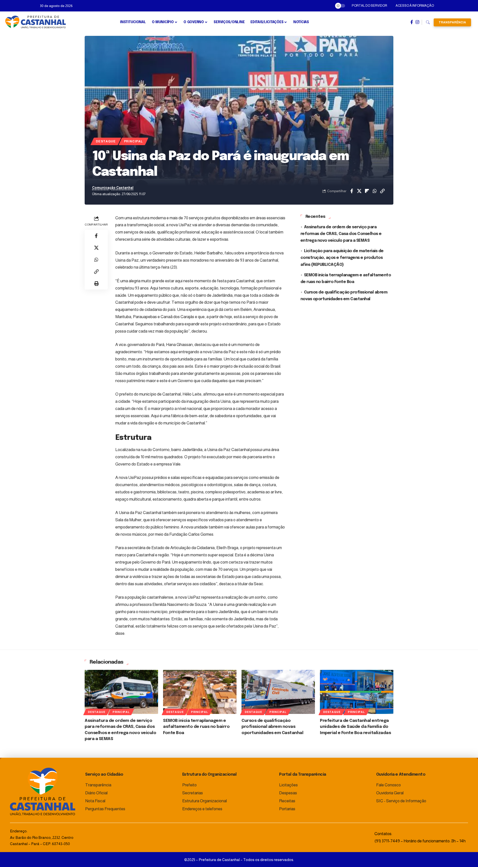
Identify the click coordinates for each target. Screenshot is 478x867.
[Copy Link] (382, 191)
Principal (133, 141)
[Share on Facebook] (351, 191)
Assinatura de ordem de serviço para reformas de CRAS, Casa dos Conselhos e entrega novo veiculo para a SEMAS (341, 234)
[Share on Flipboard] (366, 191)
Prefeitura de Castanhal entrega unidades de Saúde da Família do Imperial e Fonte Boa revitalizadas (355, 727)
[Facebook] (411, 22)
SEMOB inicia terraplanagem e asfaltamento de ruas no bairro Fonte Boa (196, 727)
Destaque (106, 141)
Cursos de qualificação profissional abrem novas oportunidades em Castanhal (272, 727)
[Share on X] (359, 191)
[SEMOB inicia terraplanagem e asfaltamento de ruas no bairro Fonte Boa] (200, 692)
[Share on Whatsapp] (374, 191)
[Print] (96, 283)
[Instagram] (417, 22)
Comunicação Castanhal (112, 188)
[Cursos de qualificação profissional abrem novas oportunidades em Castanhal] (278, 692)
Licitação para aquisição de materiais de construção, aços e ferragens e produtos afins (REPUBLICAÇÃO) (342, 258)
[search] (428, 22)
